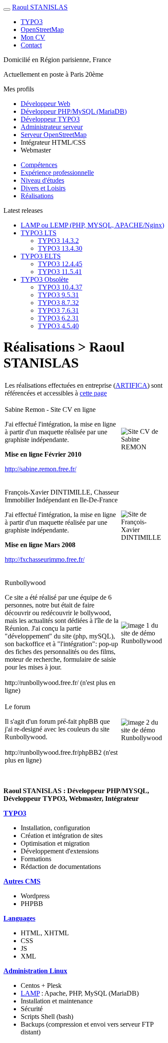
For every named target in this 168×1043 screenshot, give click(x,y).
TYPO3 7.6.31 (58, 310)
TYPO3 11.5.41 (60, 271)
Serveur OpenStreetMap (54, 134)
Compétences (39, 164)
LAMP (30, 993)
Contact (31, 45)
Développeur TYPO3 (50, 119)
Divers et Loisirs (43, 188)
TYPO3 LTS (38, 233)
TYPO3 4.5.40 (58, 326)
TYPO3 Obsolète (44, 279)
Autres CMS (21, 881)
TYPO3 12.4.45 (60, 264)
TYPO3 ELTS (41, 256)
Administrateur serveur (52, 127)
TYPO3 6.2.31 (58, 318)
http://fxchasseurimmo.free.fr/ (44, 559)
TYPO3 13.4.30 (60, 248)
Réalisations (37, 195)
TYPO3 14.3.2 (58, 240)
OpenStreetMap (42, 29)
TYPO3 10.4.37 (60, 287)
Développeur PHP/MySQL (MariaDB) (74, 111)
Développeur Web (45, 103)
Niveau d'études (42, 180)
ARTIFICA (131, 385)
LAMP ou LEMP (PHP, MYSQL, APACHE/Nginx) (92, 225)
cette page (93, 393)
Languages (19, 918)
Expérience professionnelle (57, 172)
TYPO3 (32, 21)
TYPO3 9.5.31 (58, 295)
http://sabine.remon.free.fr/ (40, 469)
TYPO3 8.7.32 (58, 302)
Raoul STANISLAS (40, 7)
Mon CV (33, 37)
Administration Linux (35, 971)
